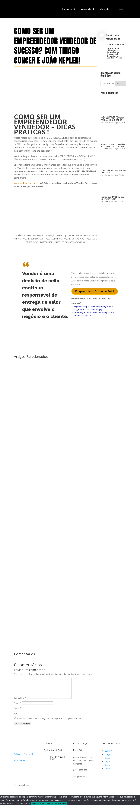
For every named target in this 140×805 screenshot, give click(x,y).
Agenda (104, 9)
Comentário (20, 698)
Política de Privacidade (24, 754)
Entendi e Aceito (38, 803)
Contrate (67, 9)
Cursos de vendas (74, 235)
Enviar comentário (22, 724)
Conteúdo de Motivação (113, 53)
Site (15, 713)
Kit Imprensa (19, 760)
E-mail (17, 708)
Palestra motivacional (74, 239)
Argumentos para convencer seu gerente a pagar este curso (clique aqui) (94, 308)
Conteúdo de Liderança (113, 49)
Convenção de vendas (54, 235)
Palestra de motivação (33, 239)
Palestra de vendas (53, 239)
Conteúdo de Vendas (113, 57)
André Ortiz (19, 235)
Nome (17, 703)
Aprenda (86, 9)
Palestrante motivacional (73, 242)
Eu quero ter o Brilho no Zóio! (94, 291)
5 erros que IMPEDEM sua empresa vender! (112, 198)
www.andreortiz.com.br (26, 183)
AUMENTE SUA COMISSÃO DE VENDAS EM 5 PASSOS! (112, 145)
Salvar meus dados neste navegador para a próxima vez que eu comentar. (50, 718)
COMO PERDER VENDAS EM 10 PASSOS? (113, 171)
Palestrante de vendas (50, 242)
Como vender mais (35, 235)
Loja (121, 9)
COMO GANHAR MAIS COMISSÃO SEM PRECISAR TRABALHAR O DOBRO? (112, 118)
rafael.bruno (113, 38)
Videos (119, 58)
